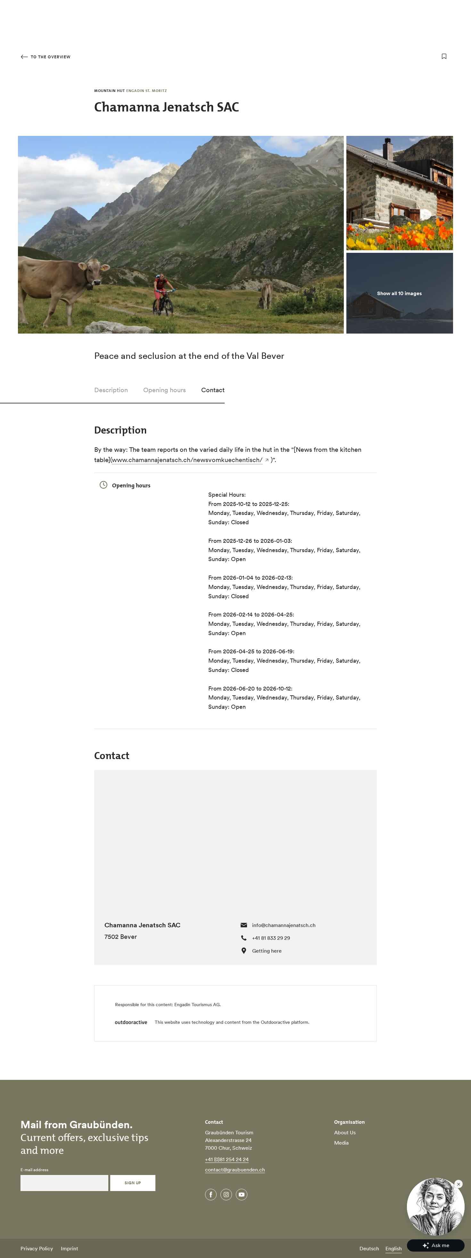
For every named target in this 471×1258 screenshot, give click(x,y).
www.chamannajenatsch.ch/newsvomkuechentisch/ (187, 460)
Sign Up (133, 1182)
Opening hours (164, 390)
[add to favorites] (444, 56)
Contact (213, 390)
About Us (345, 1132)
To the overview (49, 56)
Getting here (267, 951)
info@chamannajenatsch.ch (284, 925)
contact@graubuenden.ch (235, 1169)
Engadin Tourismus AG (197, 1004)
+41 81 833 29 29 (271, 938)
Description (111, 390)
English (393, 1248)
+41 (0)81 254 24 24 (227, 1159)
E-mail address (34, 1169)
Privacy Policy (37, 1248)
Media (341, 1142)
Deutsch (369, 1248)
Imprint (69, 1248)
